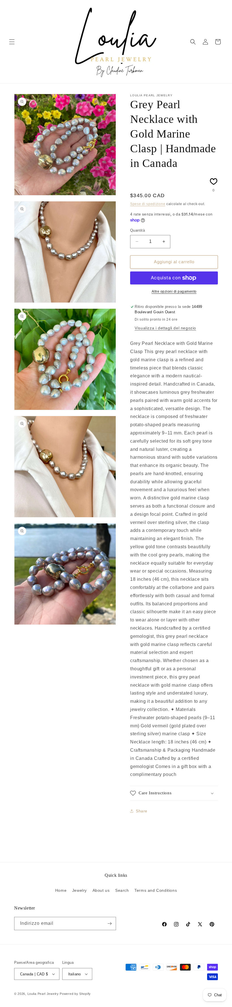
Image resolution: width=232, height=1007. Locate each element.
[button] (12, 42)
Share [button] (141, 811)
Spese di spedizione (147, 204)
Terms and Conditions (155, 890)
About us (101, 890)
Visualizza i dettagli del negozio (165, 328)
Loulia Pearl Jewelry (43, 993)
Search (122, 890)
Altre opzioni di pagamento (174, 291)
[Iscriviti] (109, 923)
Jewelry (79, 890)
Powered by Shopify (75, 993)
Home (60, 890)
